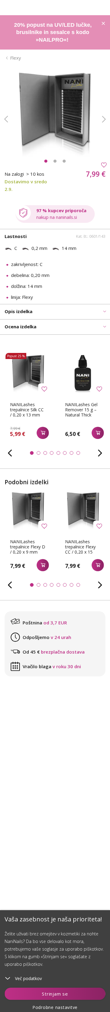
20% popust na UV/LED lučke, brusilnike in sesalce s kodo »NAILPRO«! (53, 32)
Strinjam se (55, 994)
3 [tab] (64, 161)
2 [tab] (55, 161)
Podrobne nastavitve (55, 1007)
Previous (6, 119)
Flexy (15, 57)
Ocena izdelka (20, 326)
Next (104, 119)
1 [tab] (46, 161)
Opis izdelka (18, 311)
